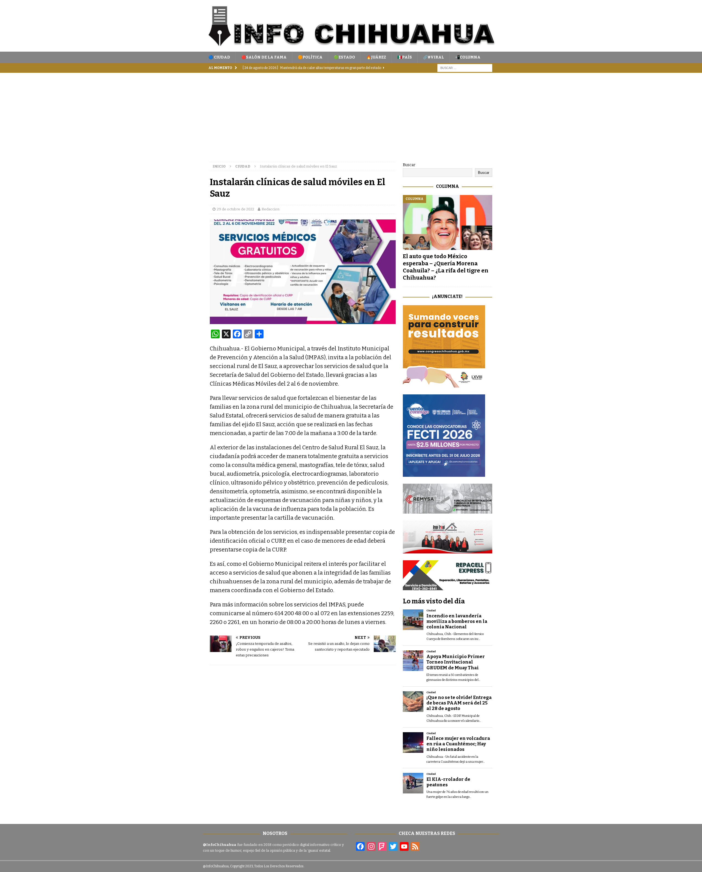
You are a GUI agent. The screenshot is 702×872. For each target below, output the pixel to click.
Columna (447, 186)
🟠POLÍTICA (310, 57)
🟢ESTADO (344, 57)
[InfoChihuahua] (351, 48)
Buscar (409, 165)
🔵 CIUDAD (219, 57)
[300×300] (444, 384)
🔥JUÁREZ (376, 57)
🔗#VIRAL (433, 57)
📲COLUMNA (467, 57)
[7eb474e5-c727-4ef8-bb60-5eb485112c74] (447, 510)
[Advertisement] (351, 114)
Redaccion (270, 209)
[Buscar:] (464, 68)
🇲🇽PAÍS (404, 57)
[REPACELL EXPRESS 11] (447, 587)
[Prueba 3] (447, 550)
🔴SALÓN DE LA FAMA (264, 57)
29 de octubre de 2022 (235, 209)
